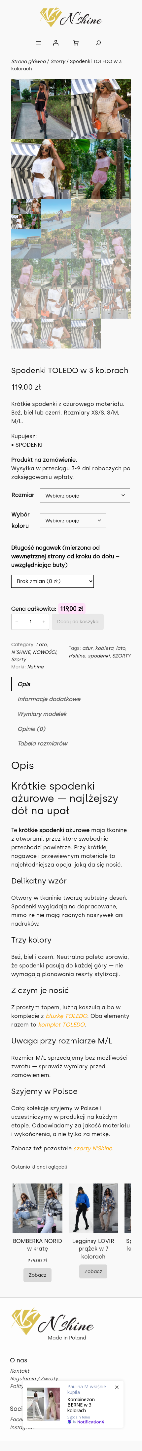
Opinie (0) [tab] (31, 729)
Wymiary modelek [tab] (42, 714)
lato (120, 648)
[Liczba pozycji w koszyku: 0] (76, 43)
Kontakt (19, 1371)
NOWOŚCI (44, 652)
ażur (87, 648)
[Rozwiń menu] (38, 43)
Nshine (35, 667)
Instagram (22, 1427)
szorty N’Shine (92, 1148)
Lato (41, 645)
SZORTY (121, 656)
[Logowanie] (55, 43)
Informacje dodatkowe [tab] (49, 699)
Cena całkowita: (34, 608)
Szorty (58, 61)
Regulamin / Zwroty (34, 1379)
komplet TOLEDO (61, 1024)
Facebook (22, 1419)
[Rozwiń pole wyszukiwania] (98, 43)
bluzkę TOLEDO (66, 1016)
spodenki (99, 656)
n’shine (77, 656)
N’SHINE (20, 652)
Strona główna (28, 61)
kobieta (104, 648)
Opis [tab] (24, 684)
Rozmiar (23, 495)
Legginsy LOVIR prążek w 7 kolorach (93, 1249)
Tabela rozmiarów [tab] (42, 743)
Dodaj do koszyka (77, 622)
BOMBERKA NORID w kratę (37, 1245)
